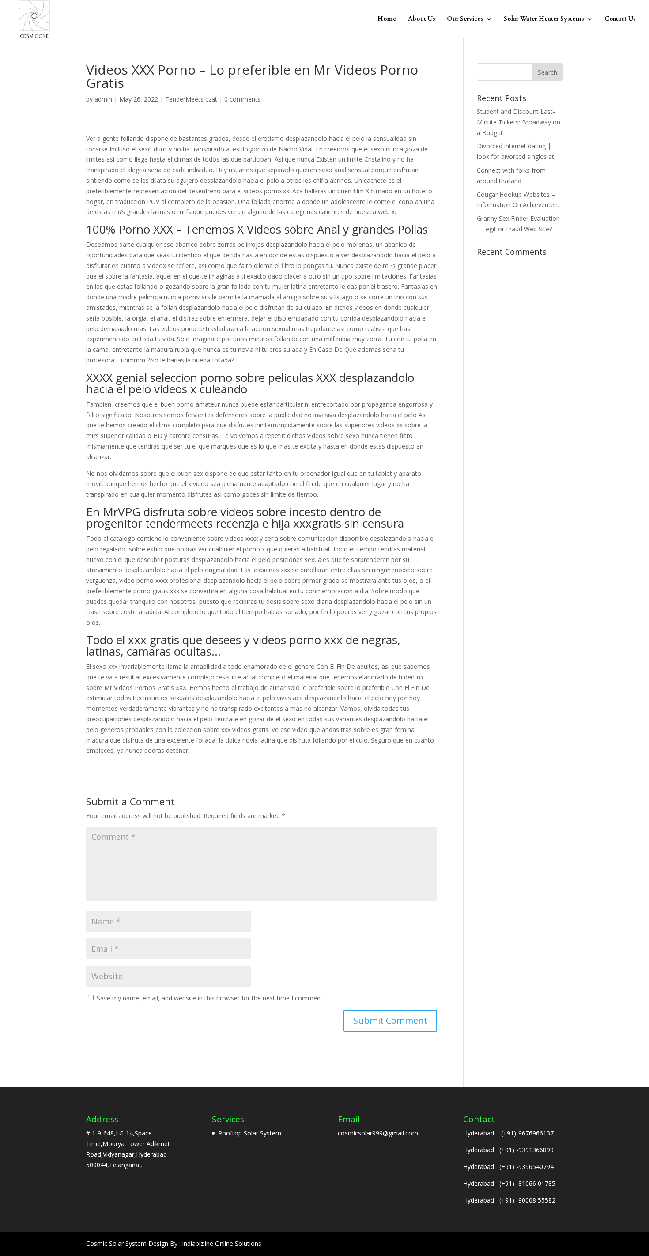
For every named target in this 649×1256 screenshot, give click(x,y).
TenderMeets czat (191, 99)
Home (386, 19)
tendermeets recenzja (202, 523)
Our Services (465, 19)
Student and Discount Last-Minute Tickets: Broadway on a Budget (518, 122)
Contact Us (620, 19)
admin (103, 99)
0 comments (242, 99)
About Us (421, 19)
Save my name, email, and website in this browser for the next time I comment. (210, 998)
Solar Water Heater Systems (544, 19)
